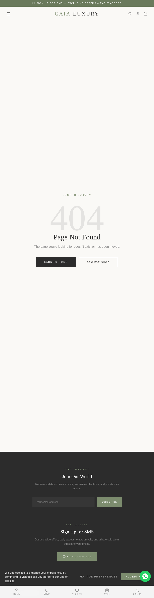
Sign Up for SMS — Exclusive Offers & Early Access (79, 3)
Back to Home (56, 262)
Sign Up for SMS (79, 557)
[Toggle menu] (8, 14)
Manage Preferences (99, 576)
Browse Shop (98, 262)
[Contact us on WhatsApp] (145, 576)
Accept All (135, 576)
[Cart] (146, 14)
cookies (9, 580)
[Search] (130, 14)
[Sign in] (138, 14)
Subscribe (109, 502)
